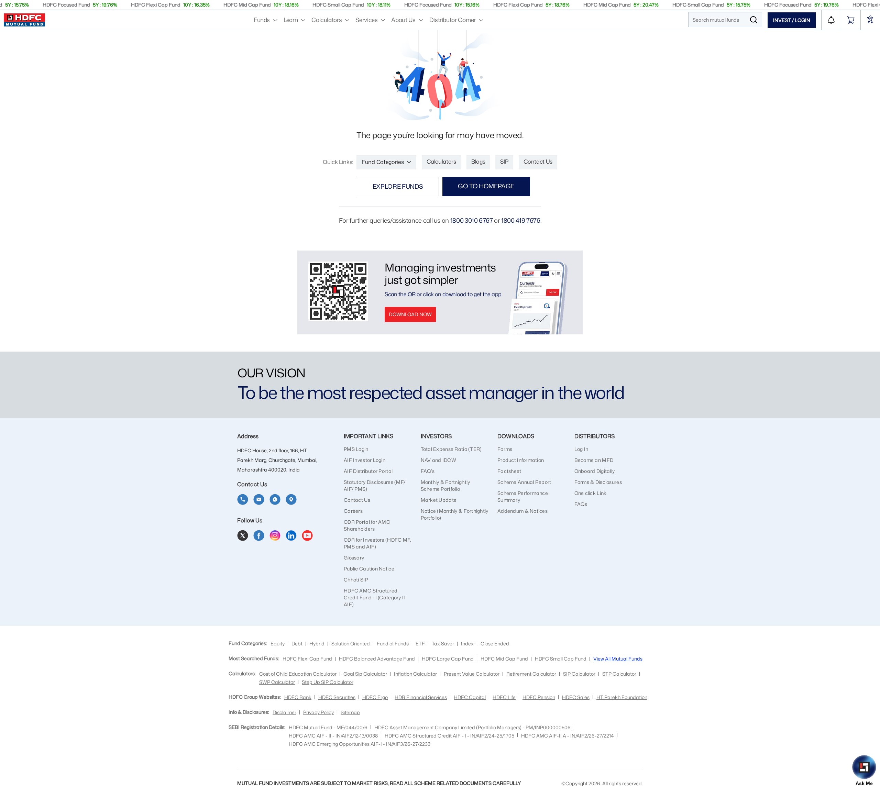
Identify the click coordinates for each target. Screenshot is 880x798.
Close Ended (495, 643)
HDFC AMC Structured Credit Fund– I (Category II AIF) (374, 597)
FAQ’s (427, 471)
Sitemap (350, 712)
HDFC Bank (297, 697)
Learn (291, 19)
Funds (262, 19)
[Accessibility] (870, 20)
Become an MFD (594, 460)
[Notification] (831, 20)
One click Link (590, 493)
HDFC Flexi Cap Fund (307, 658)
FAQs (580, 504)
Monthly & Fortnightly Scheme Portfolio (445, 485)
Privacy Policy (318, 712)
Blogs (478, 161)
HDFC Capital (470, 697)
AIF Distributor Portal (368, 471)
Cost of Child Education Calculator (298, 673)
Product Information (520, 460)
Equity (278, 643)
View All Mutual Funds (617, 658)
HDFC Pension (538, 697)
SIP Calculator (579, 673)
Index (467, 643)
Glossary (354, 557)
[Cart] (850, 20)
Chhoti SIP (356, 579)
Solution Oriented (350, 643)
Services (366, 19)
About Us (403, 19)
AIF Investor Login (364, 460)
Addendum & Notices (522, 511)
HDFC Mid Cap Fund (504, 658)
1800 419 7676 (520, 220)
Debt (297, 643)
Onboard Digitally (594, 471)
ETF (420, 643)
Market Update (439, 500)
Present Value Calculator (471, 673)
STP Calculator (619, 673)
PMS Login (356, 449)
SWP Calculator (277, 682)
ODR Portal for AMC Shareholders (367, 525)
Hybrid (316, 643)
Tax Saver (443, 643)
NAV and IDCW (438, 460)
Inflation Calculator (415, 673)
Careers (353, 511)
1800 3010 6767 (471, 220)
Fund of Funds (393, 643)
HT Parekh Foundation (621, 697)
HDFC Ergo (375, 697)
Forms (504, 449)
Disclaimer (284, 712)
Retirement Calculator (531, 673)
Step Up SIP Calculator (327, 682)
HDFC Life (504, 697)
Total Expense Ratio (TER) (451, 449)
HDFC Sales (576, 697)
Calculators (326, 19)
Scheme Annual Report (524, 482)
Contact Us (538, 161)
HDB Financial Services (421, 697)
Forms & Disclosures (598, 482)
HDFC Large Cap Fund (448, 658)
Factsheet (509, 471)
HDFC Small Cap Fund (560, 658)
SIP (504, 161)
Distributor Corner (452, 19)
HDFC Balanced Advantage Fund (377, 658)
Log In (581, 449)
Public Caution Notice (369, 568)
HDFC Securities (336, 697)
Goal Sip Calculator (365, 673)
